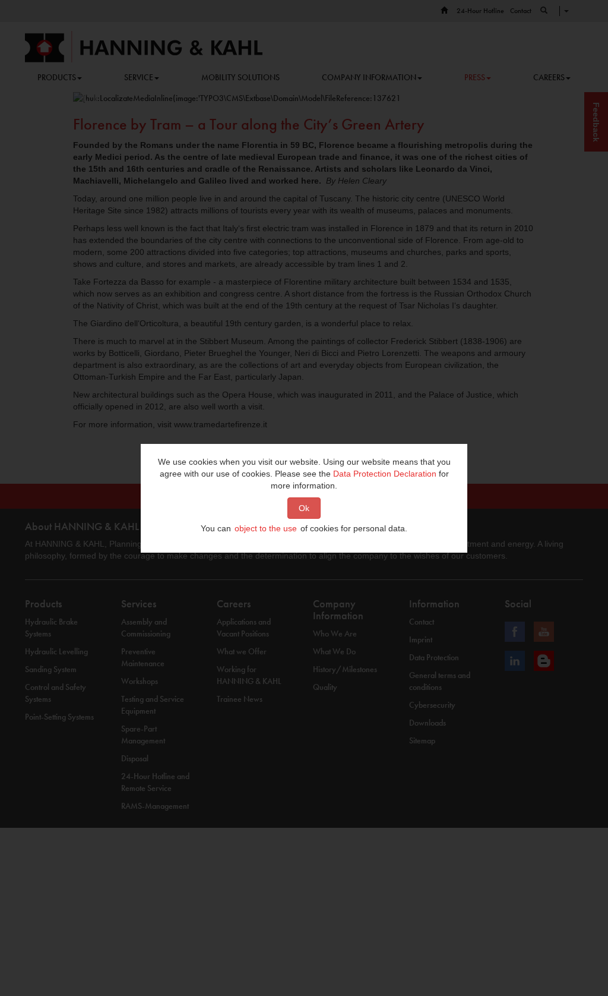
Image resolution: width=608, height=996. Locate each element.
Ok (304, 508)
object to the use (266, 528)
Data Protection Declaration (384, 473)
